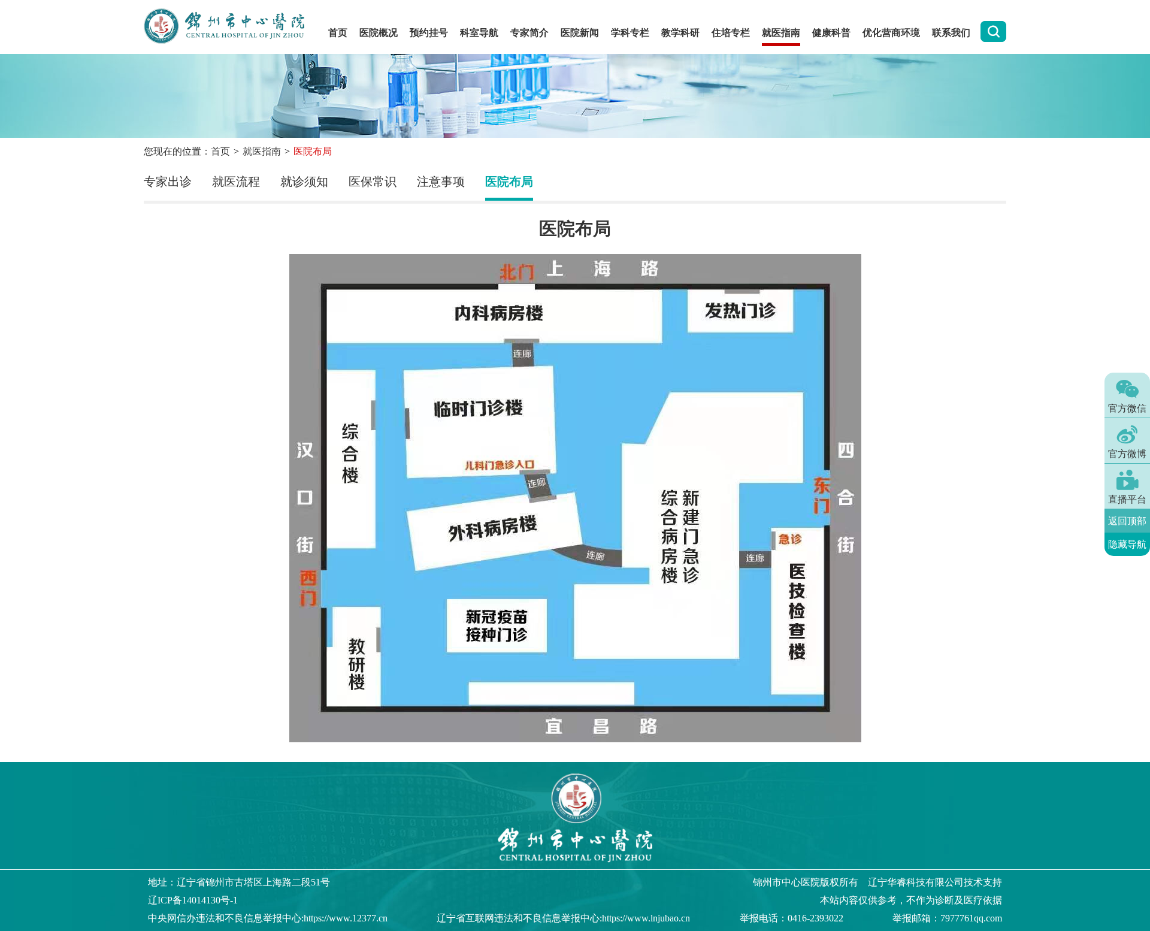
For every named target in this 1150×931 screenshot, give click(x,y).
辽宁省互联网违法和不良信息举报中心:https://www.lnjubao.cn (563, 918)
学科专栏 (630, 33)
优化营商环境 (891, 33)
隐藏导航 (1127, 544)
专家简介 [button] (529, 33)
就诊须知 (304, 181)
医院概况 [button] (378, 33)
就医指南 (262, 151)
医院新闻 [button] (580, 33)
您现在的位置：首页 (187, 151)
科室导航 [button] (479, 33)
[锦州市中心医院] (230, 27)
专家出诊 (168, 181)
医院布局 (509, 181)
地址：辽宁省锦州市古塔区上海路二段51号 (239, 882)
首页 (337, 33)
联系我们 (951, 33)
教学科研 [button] (680, 33)
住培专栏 (731, 33)
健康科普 (831, 33)
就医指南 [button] (781, 33)
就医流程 (236, 181)
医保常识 (373, 181)
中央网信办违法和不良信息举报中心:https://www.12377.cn (268, 918)
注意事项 (441, 181)
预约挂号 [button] (429, 33)
